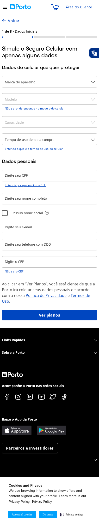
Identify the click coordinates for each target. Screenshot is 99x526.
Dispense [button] (48, 514)
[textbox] (49, 175)
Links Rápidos (13, 340)
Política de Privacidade (46, 295)
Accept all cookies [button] (22, 514)
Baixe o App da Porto (19, 419)
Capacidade (14, 122)
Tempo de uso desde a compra (30, 139)
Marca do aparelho (20, 82)
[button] (72, 514)
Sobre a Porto (13, 352)
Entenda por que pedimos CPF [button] (25, 185)
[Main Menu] (5, 7)
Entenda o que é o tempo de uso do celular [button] (34, 149)
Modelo (11, 99)
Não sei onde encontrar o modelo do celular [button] (35, 108)
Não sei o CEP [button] (14, 271)
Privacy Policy (42, 501)
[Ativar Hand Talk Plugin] (94, 53)
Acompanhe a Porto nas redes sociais (33, 385)
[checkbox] (5, 213)
